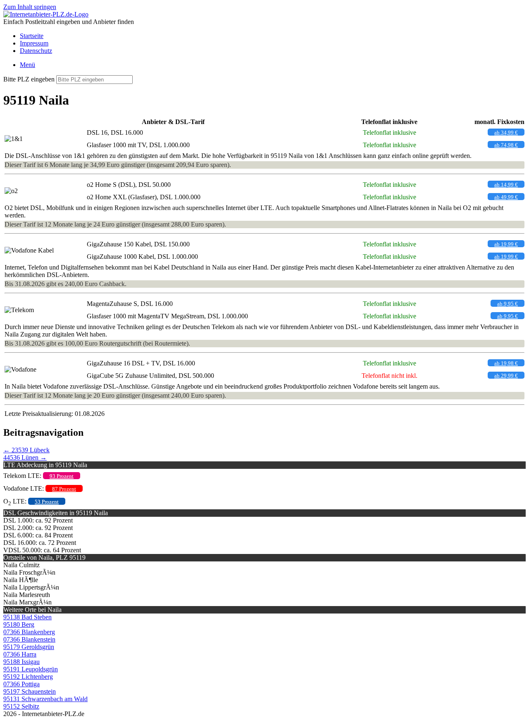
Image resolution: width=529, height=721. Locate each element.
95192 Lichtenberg (28, 676)
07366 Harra (19, 654)
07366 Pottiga (21, 684)
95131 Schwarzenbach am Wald (45, 698)
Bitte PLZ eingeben (29, 79)
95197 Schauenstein (29, 691)
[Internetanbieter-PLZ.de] (45, 14)
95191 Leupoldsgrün (30, 669)
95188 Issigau (21, 661)
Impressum (34, 43)
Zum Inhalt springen (29, 6)
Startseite (31, 35)
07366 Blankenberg (29, 631)
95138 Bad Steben (27, 617)
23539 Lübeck (26, 450)
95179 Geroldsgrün (28, 646)
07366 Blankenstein (29, 639)
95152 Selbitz (21, 706)
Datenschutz (36, 50)
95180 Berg (18, 624)
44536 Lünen (25, 457)
